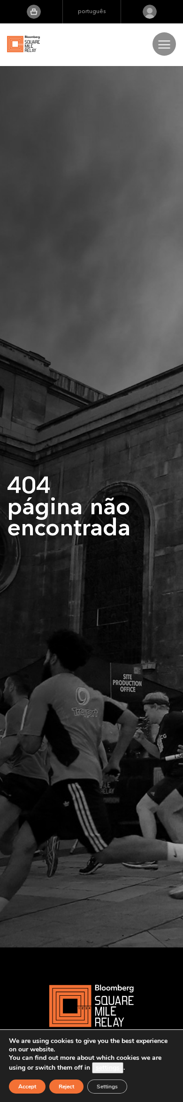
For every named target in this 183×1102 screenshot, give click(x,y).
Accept (27, 1086)
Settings (107, 1086)
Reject (66, 1086)
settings (108, 1067)
